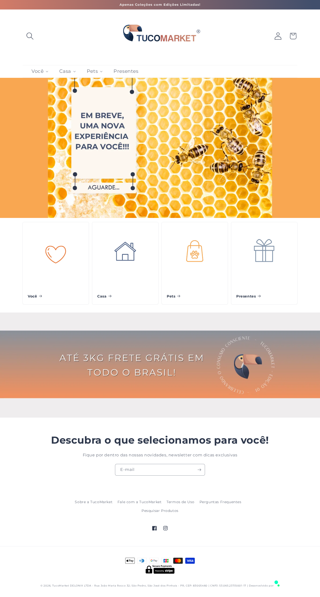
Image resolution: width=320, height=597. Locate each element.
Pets (171, 296)
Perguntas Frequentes (221, 502)
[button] (30, 36)
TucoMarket (60, 585)
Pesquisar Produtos (160, 510)
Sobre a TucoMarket (93, 502)
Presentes (246, 296)
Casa (101, 296)
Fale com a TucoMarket (140, 502)
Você (32, 296)
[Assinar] (199, 470)
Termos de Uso (180, 502)
